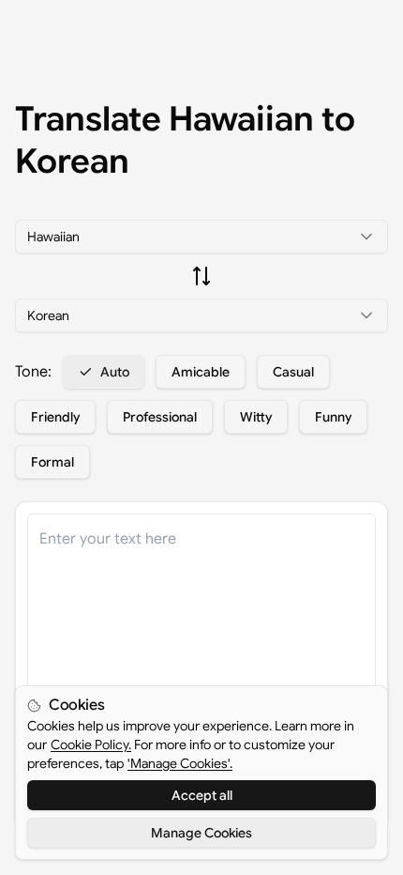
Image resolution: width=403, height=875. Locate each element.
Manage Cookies (201, 832)
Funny (333, 416)
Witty (256, 416)
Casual (293, 371)
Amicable (201, 371)
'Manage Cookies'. (179, 763)
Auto (114, 371)
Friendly (55, 416)
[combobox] (201, 236)
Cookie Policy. (91, 744)
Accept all (202, 795)
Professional (160, 416)
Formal (52, 461)
